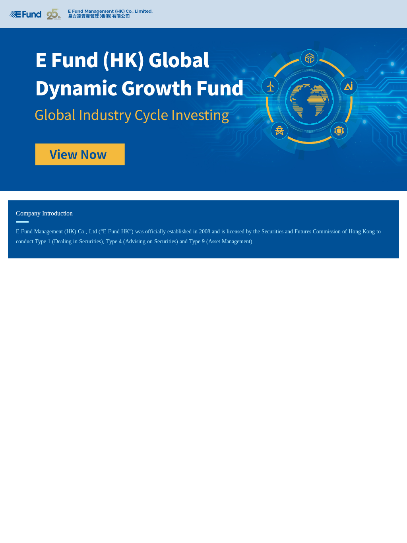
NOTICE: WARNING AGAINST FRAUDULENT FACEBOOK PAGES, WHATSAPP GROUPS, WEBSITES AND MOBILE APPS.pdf (200, 326)
